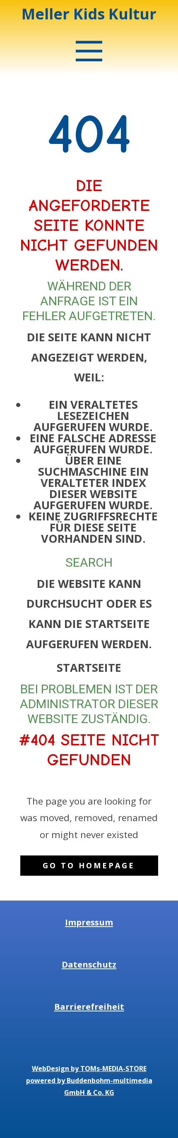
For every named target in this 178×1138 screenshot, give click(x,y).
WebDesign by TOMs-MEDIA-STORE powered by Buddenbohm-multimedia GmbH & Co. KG (89, 1080)
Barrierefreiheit (89, 1006)
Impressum (89, 922)
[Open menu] (89, 51)
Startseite (89, 667)
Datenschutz (89, 964)
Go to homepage (89, 865)
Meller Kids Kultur (89, 14)
